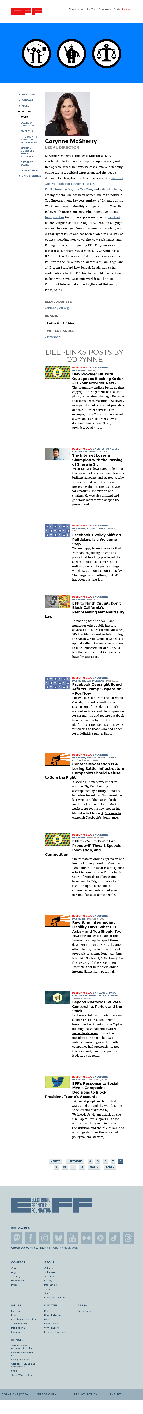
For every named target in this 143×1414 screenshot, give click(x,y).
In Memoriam (29, 170)
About (72, 9)
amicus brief (104, 634)
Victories (49, 1276)
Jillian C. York (95, 528)
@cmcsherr (53, 337)
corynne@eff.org (57, 308)
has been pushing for (87, 579)
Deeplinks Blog (82, 367)
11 (73, 1166)
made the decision (85, 1033)
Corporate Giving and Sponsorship (23, 1365)
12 (81, 1166)
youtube (72, 1238)
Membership (18, 1280)
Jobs (47, 1289)
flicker (86, 1238)
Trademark (46, 1394)
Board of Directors (27, 124)
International (18, 1327)
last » (110, 1166)
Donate (126, 9)
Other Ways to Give (22, 1374)
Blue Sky (58, 1238)
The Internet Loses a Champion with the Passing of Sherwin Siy (97, 459)
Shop (14, 1370)
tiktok (114, 1238)
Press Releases (52, 1315)
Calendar (49, 1268)
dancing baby (111, 189)
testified (114, 217)
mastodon (16, 1238)
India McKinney (96, 757)
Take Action (105, 9)
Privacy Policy (85, 1394)
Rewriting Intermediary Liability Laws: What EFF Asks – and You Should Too (97, 926)
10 (64, 1166)
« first (55, 1161)
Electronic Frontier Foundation (26, 12)
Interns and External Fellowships (29, 139)
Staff (24, 117)
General (15, 1268)
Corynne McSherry (85, 451)
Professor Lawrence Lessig (75, 183)
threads (128, 1238)
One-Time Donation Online (22, 1354)
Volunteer (49, 1272)
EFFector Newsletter (55, 1332)
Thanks (116, 1394)
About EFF (28, 94)
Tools (117, 9)
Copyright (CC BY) (15, 1394)
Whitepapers (51, 1327)
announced (95, 570)
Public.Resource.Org (59, 189)
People (26, 111)
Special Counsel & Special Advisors (27, 152)
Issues (81, 9)
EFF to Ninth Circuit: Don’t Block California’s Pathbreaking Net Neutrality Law (84, 610)
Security (15, 1276)
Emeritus (27, 131)
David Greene (95, 680)
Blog (47, 1311)
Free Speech (18, 1311)
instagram (44, 1238)
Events (48, 1319)
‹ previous (75, 1161)
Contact (27, 100)
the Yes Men (83, 189)
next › (94, 1166)
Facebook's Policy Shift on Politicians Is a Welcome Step (96, 539)
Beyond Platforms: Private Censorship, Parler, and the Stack (97, 1006)
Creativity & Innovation (23, 1319)
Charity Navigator (65, 1247)
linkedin (100, 1238)
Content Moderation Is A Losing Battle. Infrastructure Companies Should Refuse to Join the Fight (84, 771)
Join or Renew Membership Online (22, 1347)
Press (25, 106)
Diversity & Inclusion (55, 1297)
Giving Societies (20, 1359)
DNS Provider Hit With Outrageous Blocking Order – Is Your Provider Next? (97, 378)
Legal (14, 1272)
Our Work (92, 9)
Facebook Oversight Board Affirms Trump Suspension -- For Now (98, 688)
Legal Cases (51, 1323)
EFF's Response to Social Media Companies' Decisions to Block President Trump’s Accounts (81, 1090)
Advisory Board (27, 163)
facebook (30, 1238)
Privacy (15, 1315)
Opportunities (31, 176)
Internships (50, 1284)
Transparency (19, 1323)
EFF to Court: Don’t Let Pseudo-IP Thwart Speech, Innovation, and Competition (83, 848)
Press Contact (86, 1311)
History (48, 1280)
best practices (54, 217)
